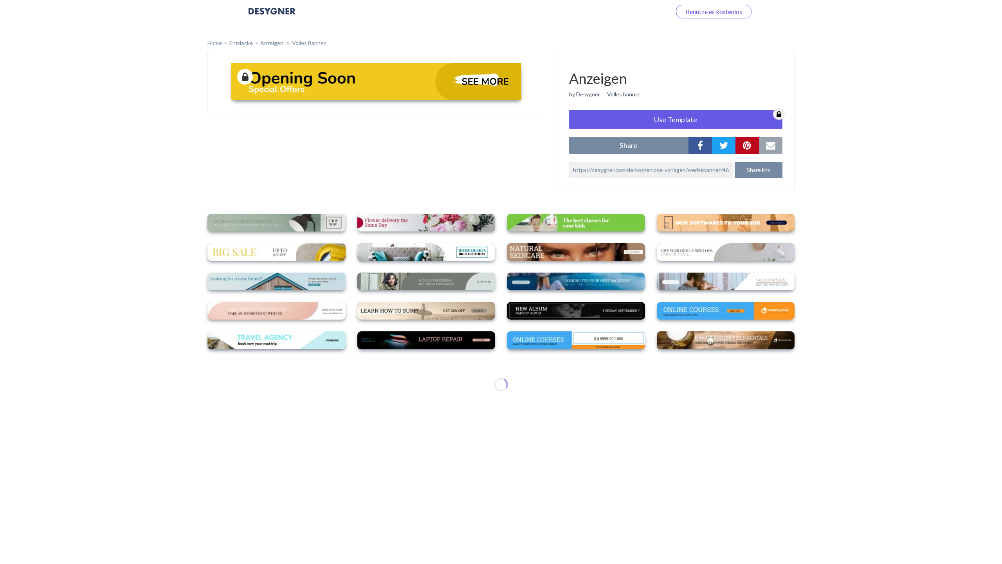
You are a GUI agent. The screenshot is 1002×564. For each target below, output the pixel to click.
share (629, 145)
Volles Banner (309, 43)
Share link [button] (758, 169)
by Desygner (584, 94)
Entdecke (241, 43)
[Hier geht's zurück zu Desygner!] (272, 16)
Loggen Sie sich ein (637, 11)
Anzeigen (272, 43)
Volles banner (623, 94)
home (214, 43)
